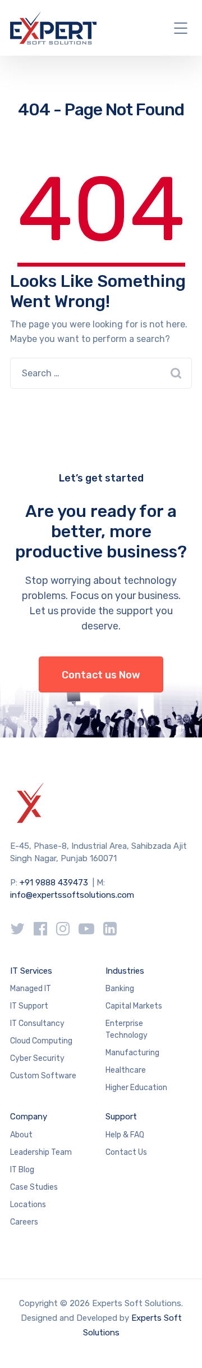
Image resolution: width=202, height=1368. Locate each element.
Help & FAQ (124, 1135)
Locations (28, 1204)
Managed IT (30, 988)
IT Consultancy (37, 1023)
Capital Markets (133, 1006)
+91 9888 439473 (54, 883)
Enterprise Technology (126, 1029)
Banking (119, 988)
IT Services (31, 971)
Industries (124, 971)
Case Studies (34, 1187)
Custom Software (43, 1076)
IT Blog (22, 1169)
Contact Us (126, 1152)
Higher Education (136, 1087)
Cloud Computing (41, 1041)
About (21, 1135)
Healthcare (125, 1070)
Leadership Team (41, 1152)
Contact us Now (101, 675)
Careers (24, 1222)
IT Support (29, 1006)
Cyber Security (37, 1058)
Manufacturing (132, 1053)
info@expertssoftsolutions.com (72, 895)
